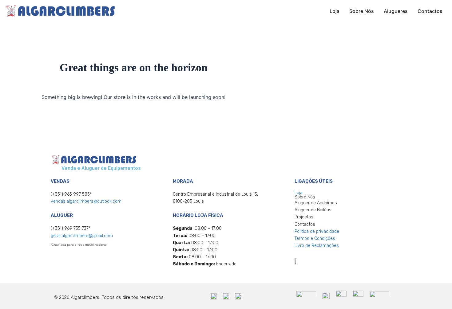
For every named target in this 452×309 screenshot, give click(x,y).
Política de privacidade (317, 231)
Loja (299, 192)
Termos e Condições (315, 238)
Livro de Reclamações (317, 245)
